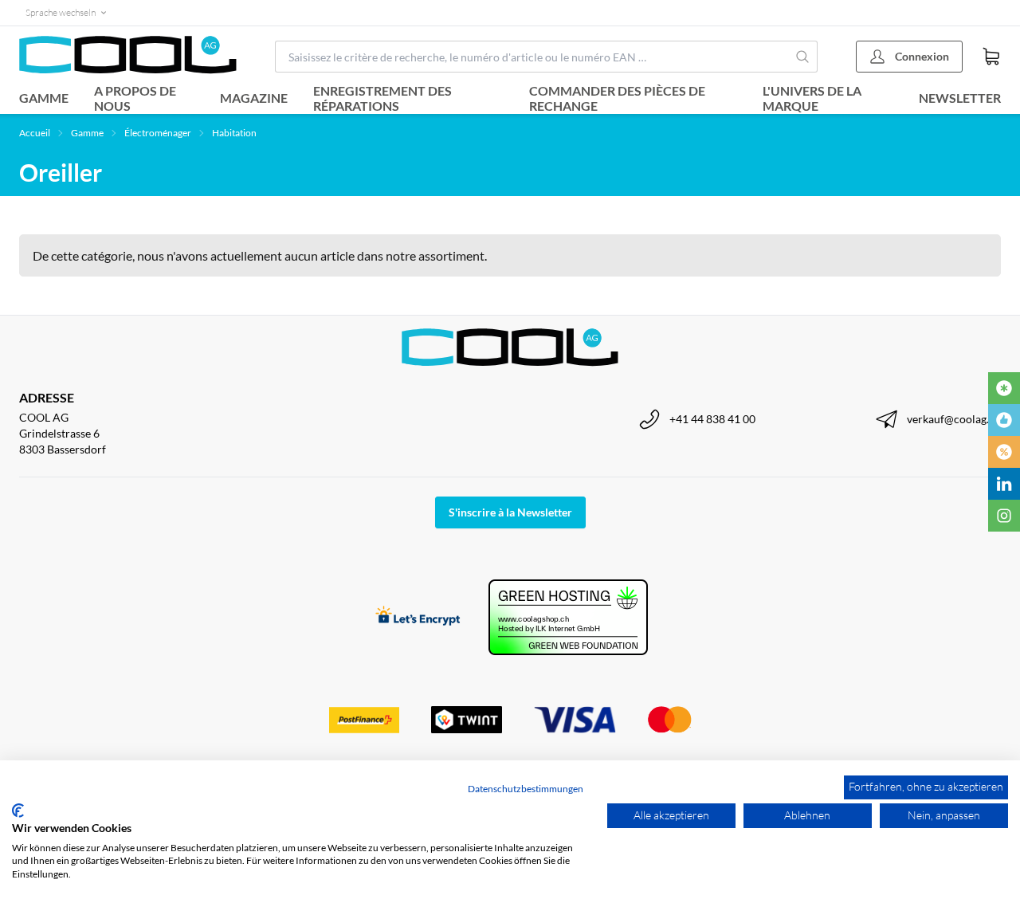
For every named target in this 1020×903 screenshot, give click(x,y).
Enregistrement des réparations (382, 98)
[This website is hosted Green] (568, 617)
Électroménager (157, 133)
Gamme (44, 97)
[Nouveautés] (1004, 388)
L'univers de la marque (812, 98)
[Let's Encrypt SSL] (418, 617)
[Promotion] (1004, 452)
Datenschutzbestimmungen (525, 789)
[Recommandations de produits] (1004, 420)
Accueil (34, 133)
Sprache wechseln (61, 12)
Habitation (234, 133)
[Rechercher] (802, 57)
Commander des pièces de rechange (617, 98)
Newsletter (960, 97)
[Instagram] (1004, 516)
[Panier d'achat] (991, 56)
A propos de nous (135, 98)
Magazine (254, 97)
